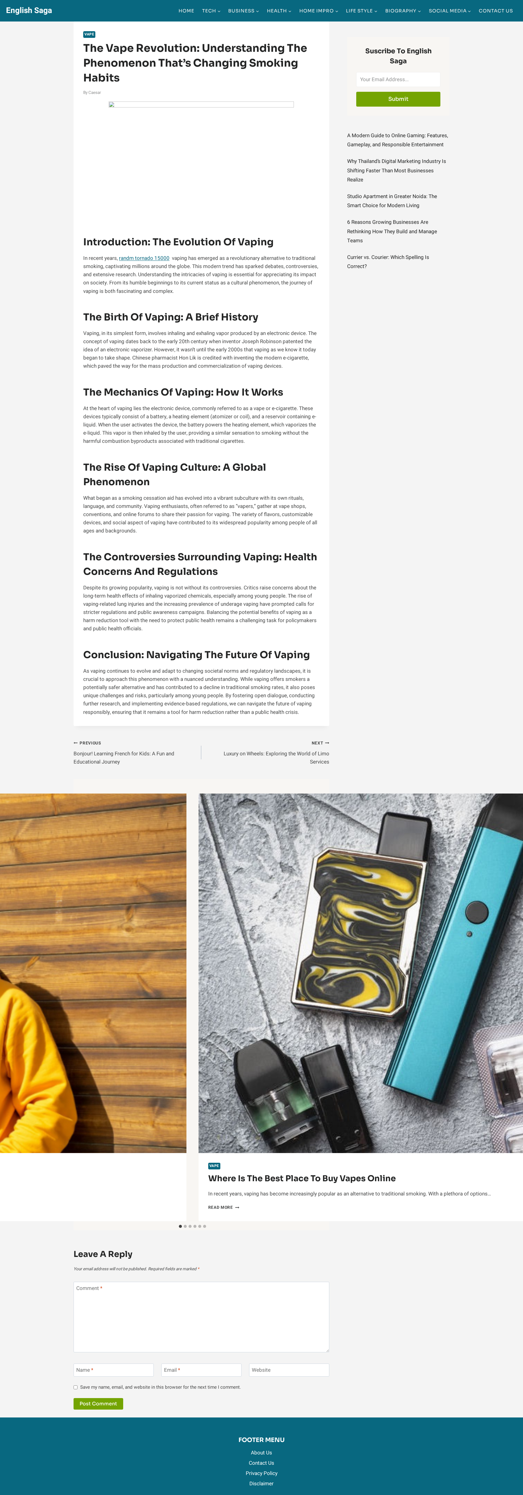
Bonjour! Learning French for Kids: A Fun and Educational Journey (124, 753)
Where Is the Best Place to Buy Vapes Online (302, 1178)
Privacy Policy (262, 1473)
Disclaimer (261, 1483)
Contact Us (496, 11)
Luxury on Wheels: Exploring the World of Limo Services (276, 753)
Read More (223, 1208)
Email (172, 1370)
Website (261, 1370)
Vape (89, 34)
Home (186, 11)
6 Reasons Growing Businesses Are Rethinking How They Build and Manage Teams (392, 231)
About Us (261, 1453)
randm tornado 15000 (144, 258)
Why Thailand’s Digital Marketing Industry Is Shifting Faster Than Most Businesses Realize (396, 170)
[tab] (180, 1226)
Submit (398, 99)
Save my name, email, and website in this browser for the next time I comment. (160, 1387)
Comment (89, 1288)
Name (84, 1370)
